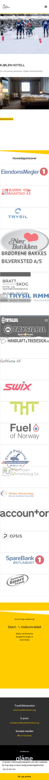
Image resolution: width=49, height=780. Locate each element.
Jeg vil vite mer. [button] (9, 769)
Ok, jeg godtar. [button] (24, 776)
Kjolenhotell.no (6, 119)
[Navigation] (46, 7)
